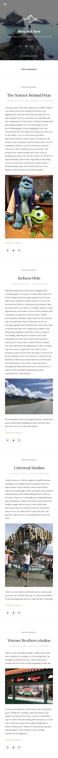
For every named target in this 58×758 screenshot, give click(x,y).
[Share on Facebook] (7, 250)
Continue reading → (14, 243)
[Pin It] (19, 250)
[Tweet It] (13, 250)
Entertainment (29, 87)
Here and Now (29, 31)
